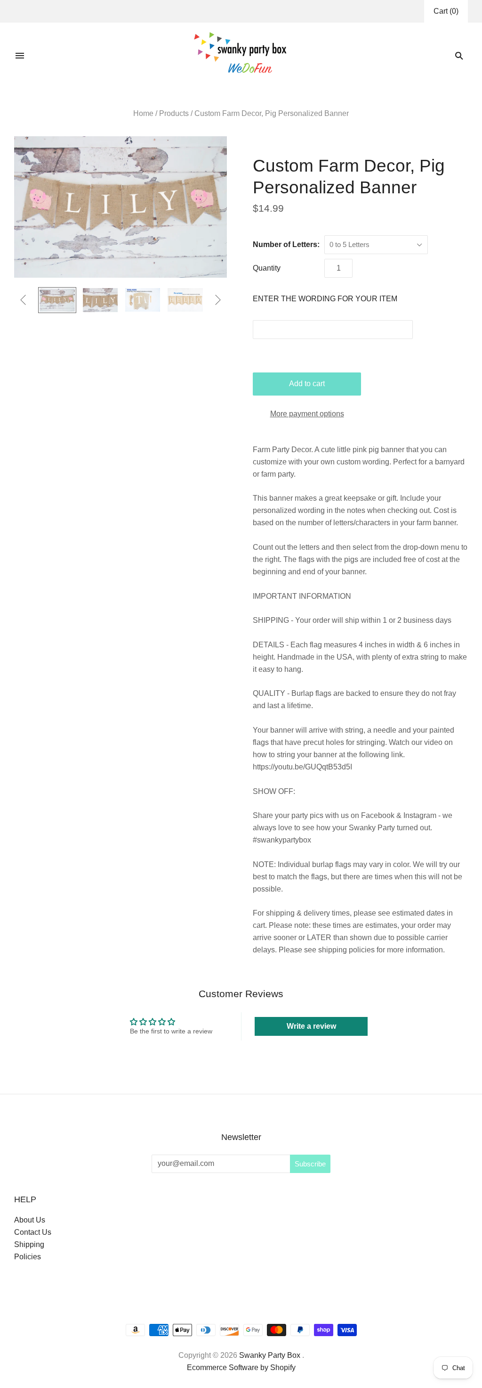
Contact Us (32, 1232)
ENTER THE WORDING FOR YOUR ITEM (325, 299)
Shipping (29, 1244)
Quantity (267, 268)
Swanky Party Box (269, 1355)
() (446, 11)
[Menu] (19, 55)
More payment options (307, 414)
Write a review (311, 1026)
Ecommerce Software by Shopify (241, 1367)
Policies (27, 1257)
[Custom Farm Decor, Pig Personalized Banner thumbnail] (57, 300)
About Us (29, 1220)
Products (174, 113)
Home (143, 113)
